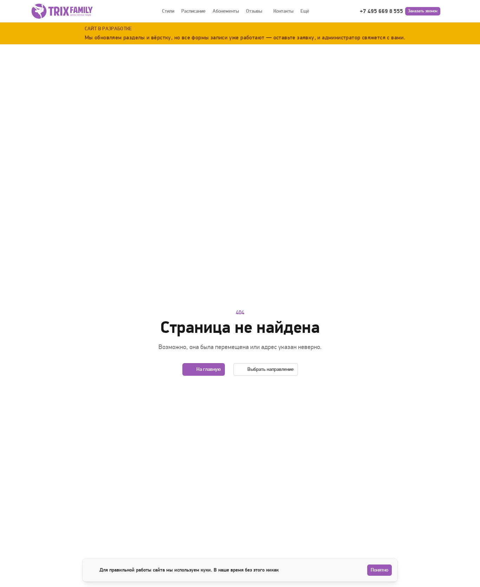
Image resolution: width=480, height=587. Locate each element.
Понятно (379, 570)
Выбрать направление (270, 369)
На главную (208, 369)
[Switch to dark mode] (448, 11)
